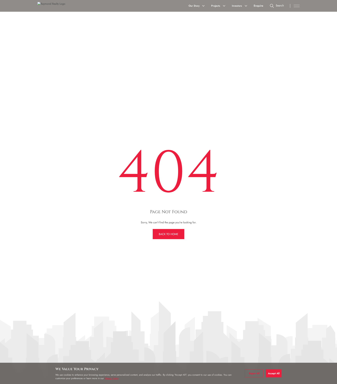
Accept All (273, 373)
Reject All (254, 373)
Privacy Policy (111, 378)
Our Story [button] (194, 6)
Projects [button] (215, 6)
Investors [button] (237, 6)
